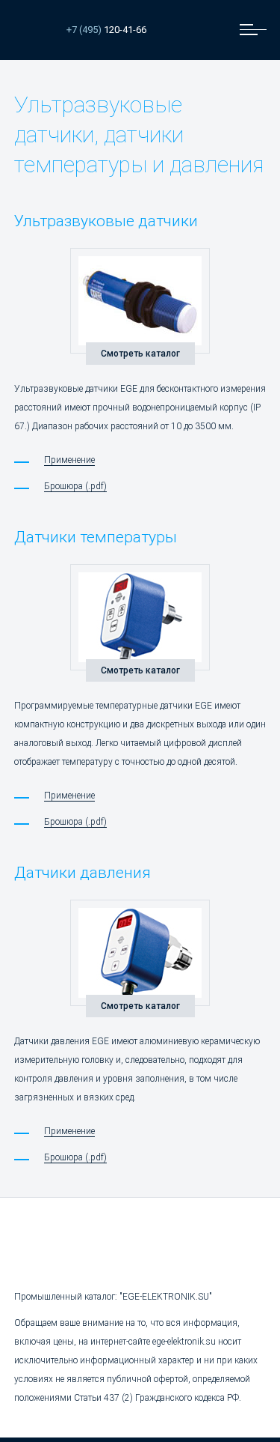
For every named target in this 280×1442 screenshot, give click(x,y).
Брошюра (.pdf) (75, 486)
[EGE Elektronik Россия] (33, 30)
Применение (69, 460)
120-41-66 (106, 29)
